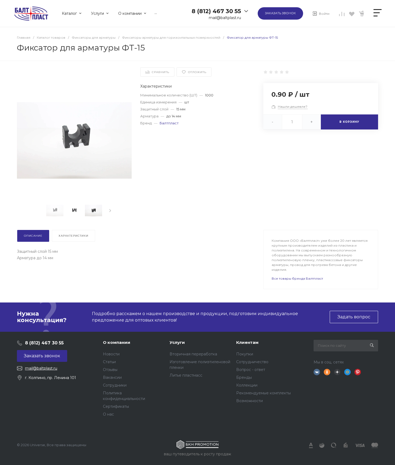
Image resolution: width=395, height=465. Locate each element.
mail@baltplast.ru (225, 17)
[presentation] (110, 210)
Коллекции (246, 385)
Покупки (244, 354)
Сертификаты (116, 406)
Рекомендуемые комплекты (263, 393)
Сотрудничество (252, 361)
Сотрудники (115, 385)
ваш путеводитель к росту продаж (197, 454)
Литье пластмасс (186, 375)
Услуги (177, 342)
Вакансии (112, 377)
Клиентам (247, 342)
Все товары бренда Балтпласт (297, 278)
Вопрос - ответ (250, 369)
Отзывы (110, 369)
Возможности (249, 400)
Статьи (109, 361)
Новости (111, 354)
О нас (108, 414)
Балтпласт (169, 123)
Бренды (244, 377)
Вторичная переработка (193, 354)
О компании (116, 342)
